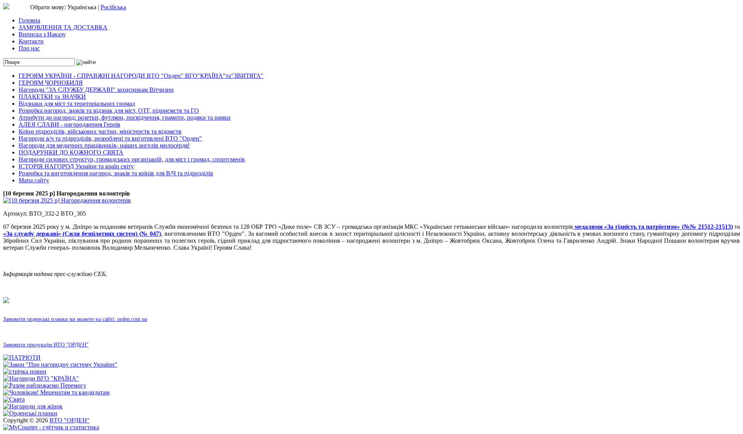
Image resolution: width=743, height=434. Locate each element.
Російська (113, 7)
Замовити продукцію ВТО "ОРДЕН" (46, 345)
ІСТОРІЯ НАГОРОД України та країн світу (76, 166)
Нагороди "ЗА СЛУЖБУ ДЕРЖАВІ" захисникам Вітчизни (96, 89)
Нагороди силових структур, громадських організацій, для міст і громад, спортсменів (132, 159)
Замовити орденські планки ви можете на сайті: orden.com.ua (75, 319)
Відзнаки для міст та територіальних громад (77, 103)
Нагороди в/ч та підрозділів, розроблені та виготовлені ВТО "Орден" (110, 138)
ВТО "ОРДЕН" (70, 420)
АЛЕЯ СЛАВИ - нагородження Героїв (69, 124)
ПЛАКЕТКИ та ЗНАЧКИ (52, 96)
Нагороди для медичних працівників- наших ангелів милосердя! (104, 145)
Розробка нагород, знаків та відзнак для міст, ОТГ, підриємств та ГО (109, 110)
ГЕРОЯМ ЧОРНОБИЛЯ (51, 82)
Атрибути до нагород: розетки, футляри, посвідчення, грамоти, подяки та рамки (125, 117)
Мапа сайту (34, 180)
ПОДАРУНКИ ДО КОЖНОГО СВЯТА (71, 152)
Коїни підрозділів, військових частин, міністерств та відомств (100, 131)
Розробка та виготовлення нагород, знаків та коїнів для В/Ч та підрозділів (116, 173)
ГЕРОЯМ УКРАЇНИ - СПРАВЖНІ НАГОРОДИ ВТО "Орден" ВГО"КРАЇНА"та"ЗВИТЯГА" (141, 75)
